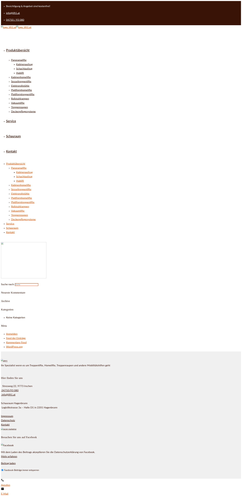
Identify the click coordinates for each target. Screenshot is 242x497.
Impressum (7, 416)
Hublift (20, 181)
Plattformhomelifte (21, 198)
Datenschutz (8, 420)
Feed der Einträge (16, 338)
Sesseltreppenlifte (21, 189)
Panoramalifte (18, 168)
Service (10, 224)
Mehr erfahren (9, 456)
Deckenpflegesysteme (23, 219)
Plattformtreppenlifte (22, 202)
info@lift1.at (8, 394)
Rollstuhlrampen (20, 206)
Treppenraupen (19, 215)
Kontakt (10, 232)
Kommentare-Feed (16, 342)
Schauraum (12, 228)
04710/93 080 (10, 390)
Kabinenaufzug (24, 172)
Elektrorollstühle (20, 194)
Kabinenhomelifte (21, 185)
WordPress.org (14, 347)
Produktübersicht (15, 164)
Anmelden (11, 334)
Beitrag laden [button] (8, 463)
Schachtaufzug (24, 176)
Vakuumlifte (17, 211)
